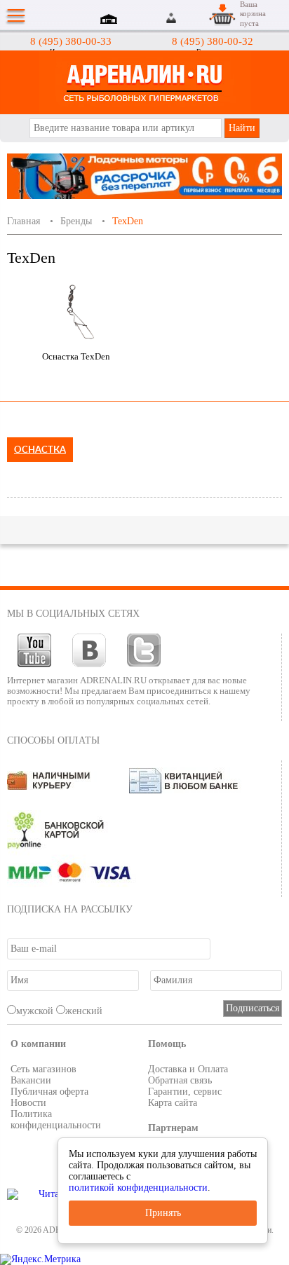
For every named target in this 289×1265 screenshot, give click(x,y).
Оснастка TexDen (76, 356)
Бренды (76, 221)
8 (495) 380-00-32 (212, 41)
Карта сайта (172, 1103)
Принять (163, 1213)
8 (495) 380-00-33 (71, 41)
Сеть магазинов (43, 1069)
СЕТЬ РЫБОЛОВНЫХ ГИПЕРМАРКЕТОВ (144, 82)
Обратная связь (180, 1080)
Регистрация (189, 18)
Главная (23, 221)
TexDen (127, 221)
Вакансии (31, 1080)
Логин (173, 18)
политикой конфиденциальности (138, 1187)
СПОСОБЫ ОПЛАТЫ (53, 740)
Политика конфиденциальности (56, 1119)
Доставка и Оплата (188, 1069)
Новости (28, 1103)
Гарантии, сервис (185, 1091)
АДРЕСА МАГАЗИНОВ (110, 20)
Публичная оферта (49, 1091)
